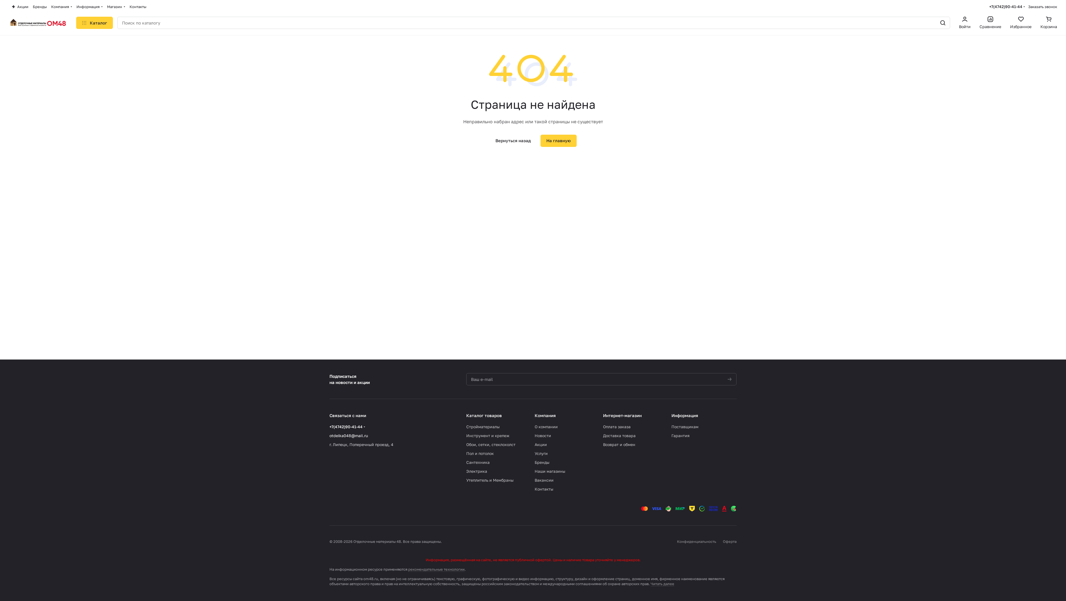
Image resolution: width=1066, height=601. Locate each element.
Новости (543, 435)
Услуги (541, 453)
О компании (546, 426)
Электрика (476, 471)
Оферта (730, 541)
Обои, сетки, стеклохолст (490, 444)
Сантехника (478, 462)
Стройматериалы (483, 426)
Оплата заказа (617, 426)
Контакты (544, 489)
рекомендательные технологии (436, 569)
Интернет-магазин (622, 415)
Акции (541, 444)
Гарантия (680, 435)
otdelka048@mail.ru (348, 435)
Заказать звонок (1042, 6)
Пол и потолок (480, 453)
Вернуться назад (513, 140)
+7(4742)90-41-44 (1005, 6)
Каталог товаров (484, 415)
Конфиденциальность (696, 541)
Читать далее (662, 584)
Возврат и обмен (619, 444)
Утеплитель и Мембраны (490, 480)
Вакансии (544, 480)
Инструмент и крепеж (487, 435)
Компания (545, 415)
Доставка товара (619, 435)
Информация (684, 415)
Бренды (542, 462)
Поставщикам (684, 426)
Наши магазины (550, 471)
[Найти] (943, 23)
